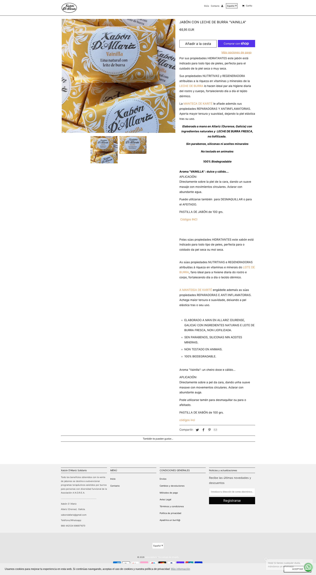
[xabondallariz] (69, 7)
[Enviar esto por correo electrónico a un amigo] (215, 430)
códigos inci (187, 420)
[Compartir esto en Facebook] (203, 430)
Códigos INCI (188, 219)
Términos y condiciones (172, 506)
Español (158, 545)
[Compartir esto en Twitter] (196, 430)
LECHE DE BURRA (191, 86)
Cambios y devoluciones (172, 485)
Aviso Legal (165, 499)
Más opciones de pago (236, 52)
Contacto (115, 485)
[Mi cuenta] (222, 6)
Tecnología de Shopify (168, 557)
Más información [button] (180, 569)
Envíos (163, 478)
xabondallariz (151, 557)
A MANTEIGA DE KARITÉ (195, 290)
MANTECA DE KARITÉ (198, 103)
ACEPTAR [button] (297, 569)
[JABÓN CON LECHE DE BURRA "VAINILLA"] (118, 76)
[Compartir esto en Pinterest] (209, 430)
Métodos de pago (169, 492)
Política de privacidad (170, 513)
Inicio (113, 478)
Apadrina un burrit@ (170, 520)
